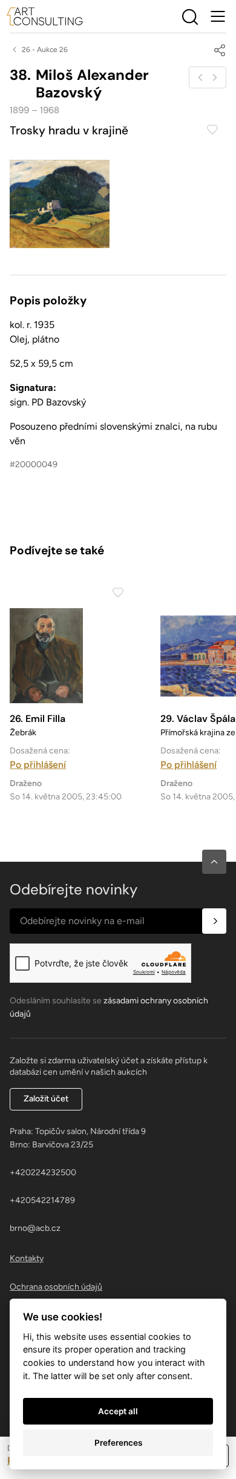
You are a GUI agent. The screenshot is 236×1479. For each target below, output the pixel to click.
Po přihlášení (38, 764)
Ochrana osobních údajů (56, 1287)
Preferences (118, 1443)
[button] (214, 862)
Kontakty (27, 1258)
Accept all (118, 1411)
